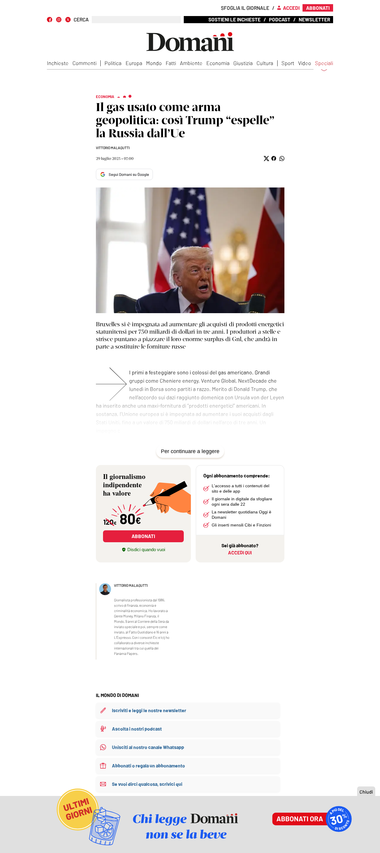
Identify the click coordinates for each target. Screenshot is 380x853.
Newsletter (314, 19)
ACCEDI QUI (240, 552)
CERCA (81, 19)
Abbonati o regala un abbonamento (148, 765)
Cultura (264, 63)
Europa (134, 63)
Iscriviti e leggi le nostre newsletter (149, 710)
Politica (112, 63)
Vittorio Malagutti (113, 148)
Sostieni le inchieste (234, 19)
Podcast (279, 19)
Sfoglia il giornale (245, 8)
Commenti (84, 63)
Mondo (154, 63)
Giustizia (243, 63)
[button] (265, 158)
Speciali (324, 63)
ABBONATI (143, 536)
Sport (287, 63)
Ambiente (191, 63)
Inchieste (58, 63)
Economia (217, 63)
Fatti (171, 63)
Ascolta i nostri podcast (137, 728)
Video (304, 63)
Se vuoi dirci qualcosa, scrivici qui (147, 784)
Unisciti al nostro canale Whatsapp (148, 747)
